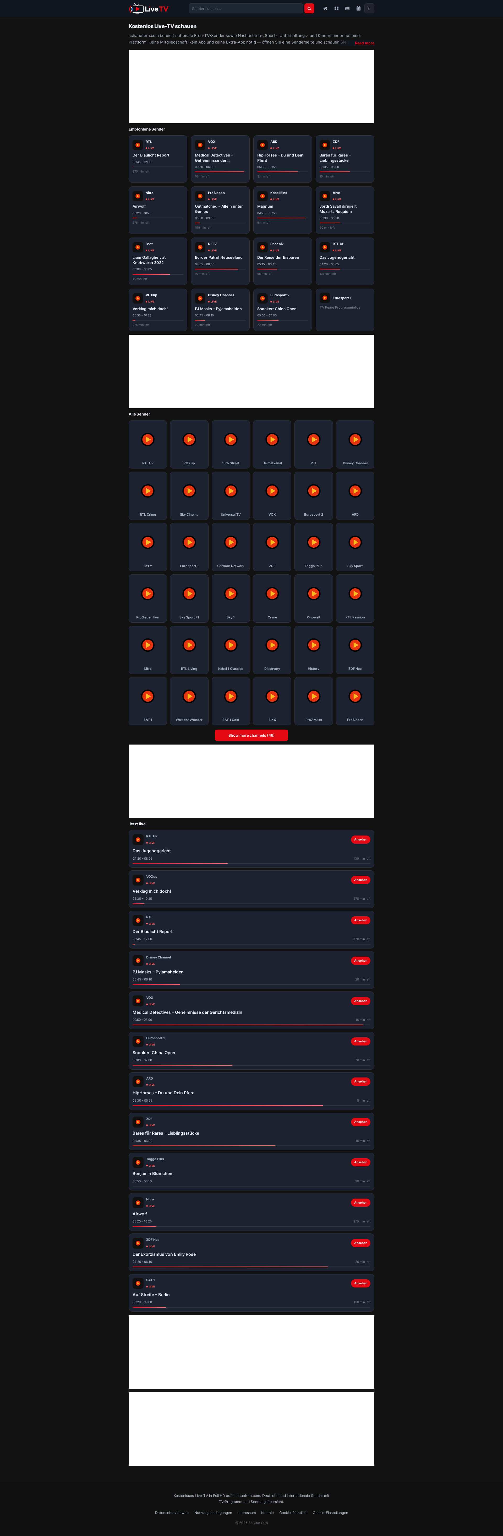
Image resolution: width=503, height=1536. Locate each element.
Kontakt (267, 1513)
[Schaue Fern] (149, 8)
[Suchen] (309, 8)
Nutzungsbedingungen (213, 1513)
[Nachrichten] (347, 8)
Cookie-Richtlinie (293, 1513)
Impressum (246, 1513)
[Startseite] (325, 8)
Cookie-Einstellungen (330, 1513)
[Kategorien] (336, 8)
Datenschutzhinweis (172, 1513)
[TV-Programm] (358, 8)
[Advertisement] (251, 86)
